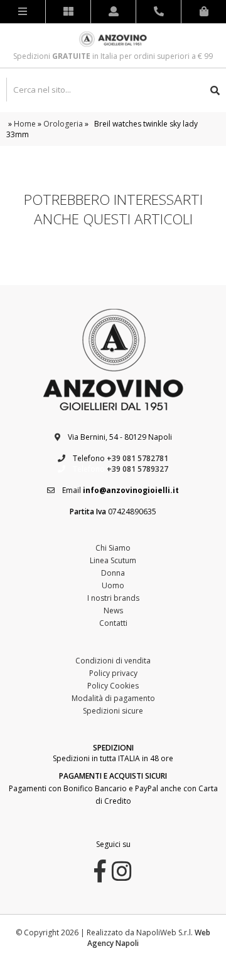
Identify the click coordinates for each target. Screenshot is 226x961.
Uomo (113, 585)
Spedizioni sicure (113, 710)
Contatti (113, 623)
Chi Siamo (113, 548)
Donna (113, 573)
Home (25, 123)
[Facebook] (100, 876)
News (113, 610)
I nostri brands (113, 598)
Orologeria (63, 123)
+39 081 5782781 (137, 458)
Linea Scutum (113, 560)
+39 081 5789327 (137, 469)
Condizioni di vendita (113, 660)
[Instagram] (122, 876)
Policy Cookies (113, 685)
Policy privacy (113, 673)
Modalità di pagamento (113, 698)
